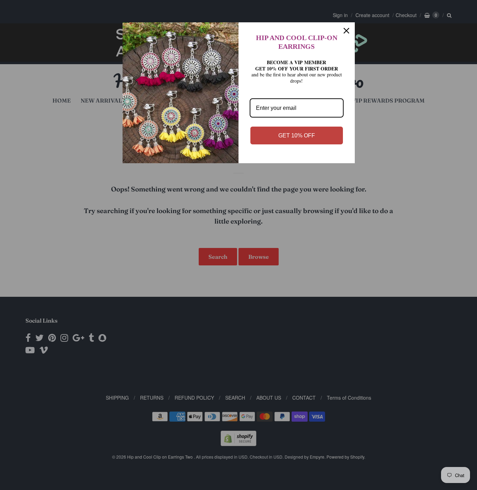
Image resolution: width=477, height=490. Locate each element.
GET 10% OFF (296, 135)
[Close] (346, 30)
